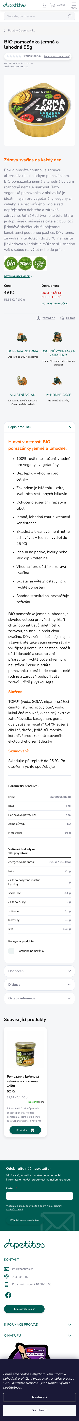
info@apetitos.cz (22, 1269)
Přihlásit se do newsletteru (25, 1220)
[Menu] (74, 5)
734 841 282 (20, 1277)
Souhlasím (39, 1410)
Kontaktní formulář (24, 1309)
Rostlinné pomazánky (30, 951)
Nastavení (39, 1397)
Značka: (16, 66)
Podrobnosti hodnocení (56, 56)
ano (68, 806)
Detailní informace (17, 276)
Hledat (69, 16)
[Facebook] (7, 1294)
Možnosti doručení (55, 303)
